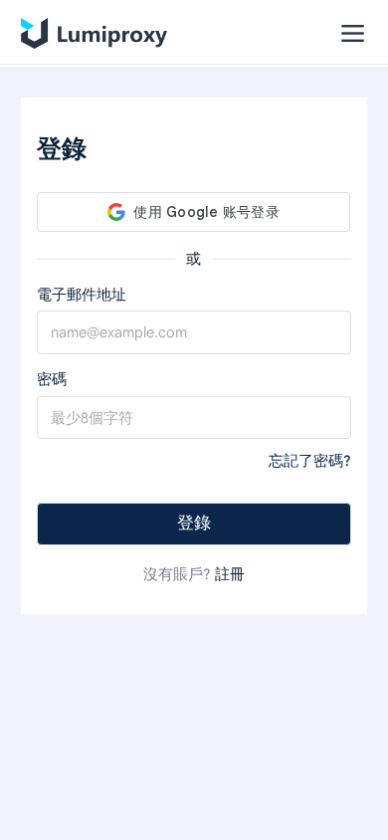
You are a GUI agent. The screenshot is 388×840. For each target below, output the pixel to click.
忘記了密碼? (310, 461)
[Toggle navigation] (352, 33)
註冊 (230, 574)
